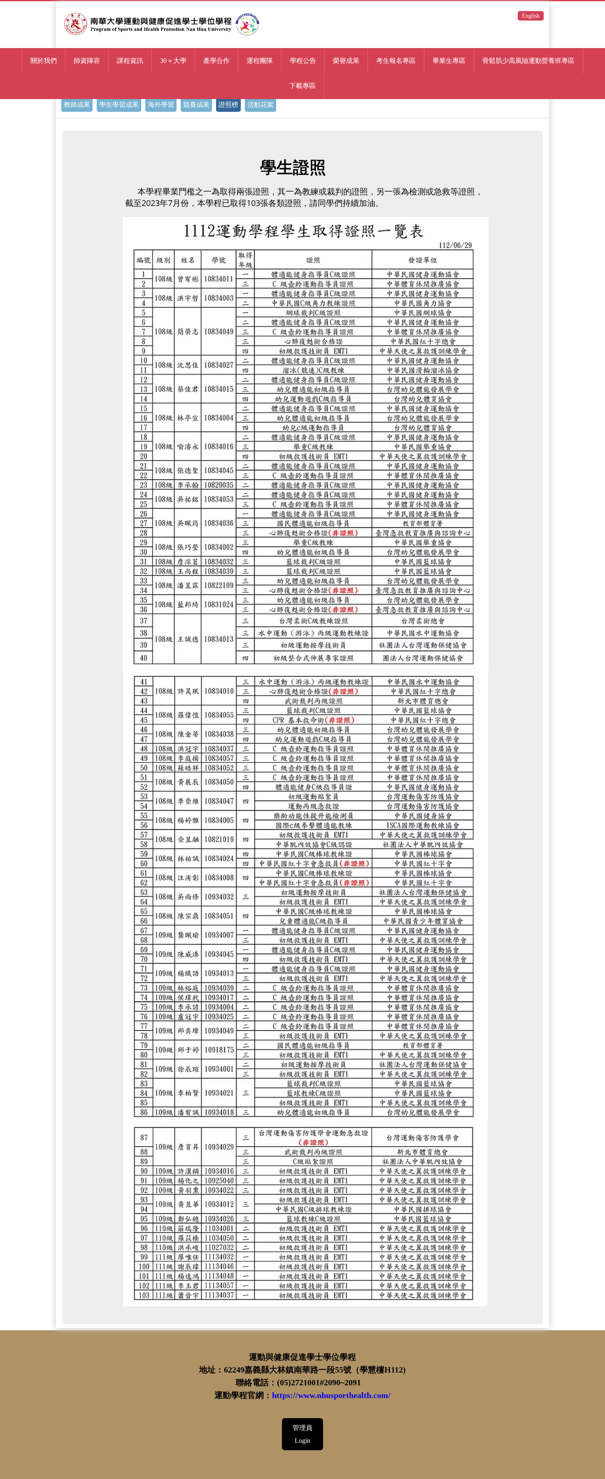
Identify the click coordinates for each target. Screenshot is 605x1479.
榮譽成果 (346, 60)
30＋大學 (173, 60)
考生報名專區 (396, 60)
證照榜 (228, 104)
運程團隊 (260, 60)
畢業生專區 (449, 60)
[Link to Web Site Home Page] (164, 38)
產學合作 (216, 60)
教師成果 (77, 104)
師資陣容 (87, 60)
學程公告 (303, 60)
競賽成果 (196, 104)
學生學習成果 (119, 104)
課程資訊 (130, 60)
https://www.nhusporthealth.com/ (331, 1395)
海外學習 (161, 104)
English (531, 16)
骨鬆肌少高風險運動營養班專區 (528, 60)
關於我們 (43, 60)
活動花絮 (260, 104)
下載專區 (302, 85)
